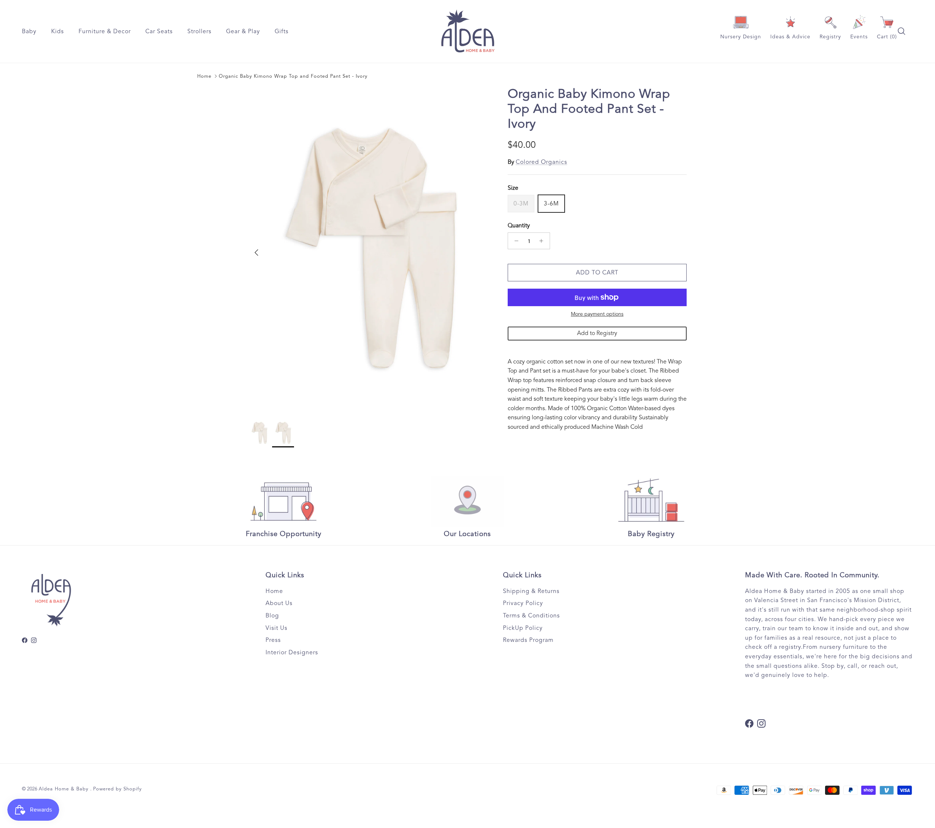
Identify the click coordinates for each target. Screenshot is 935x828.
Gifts (282, 31)
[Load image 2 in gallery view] (370, 249)
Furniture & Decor (105, 31)
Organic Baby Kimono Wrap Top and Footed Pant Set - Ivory (293, 76)
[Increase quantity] (543, 241)
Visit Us (276, 628)
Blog (272, 615)
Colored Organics (541, 162)
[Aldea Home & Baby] (467, 31)
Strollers (199, 31)
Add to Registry (597, 333)
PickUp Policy (523, 628)
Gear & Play (243, 31)
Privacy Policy (523, 603)
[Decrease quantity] (514, 241)
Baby (29, 31)
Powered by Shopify (117, 789)
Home (204, 76)
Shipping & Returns (531, 591)
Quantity (519, 225)
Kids (57, 31)
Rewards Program (528, 640)
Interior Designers (292, 652)
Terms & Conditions (531, 615)
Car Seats (159, 31)
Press (273, 640)
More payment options (597, 314)
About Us (279, 603)
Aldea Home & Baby (64, 789)
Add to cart (597, 272)
